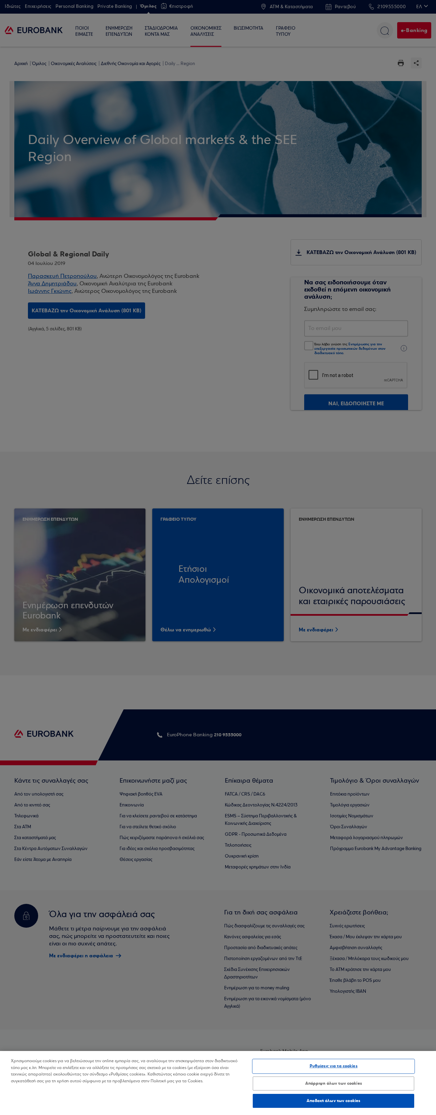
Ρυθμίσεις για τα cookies (334, 1066)
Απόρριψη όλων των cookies (333, 1083)
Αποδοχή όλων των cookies (333, 1100)
